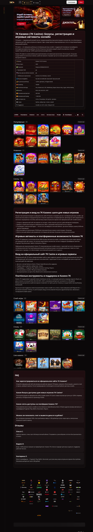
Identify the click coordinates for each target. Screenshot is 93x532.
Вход (81, 2)
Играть (19, 134)
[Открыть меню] (20, 2)
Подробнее (21, 23)
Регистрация (71, 2)
